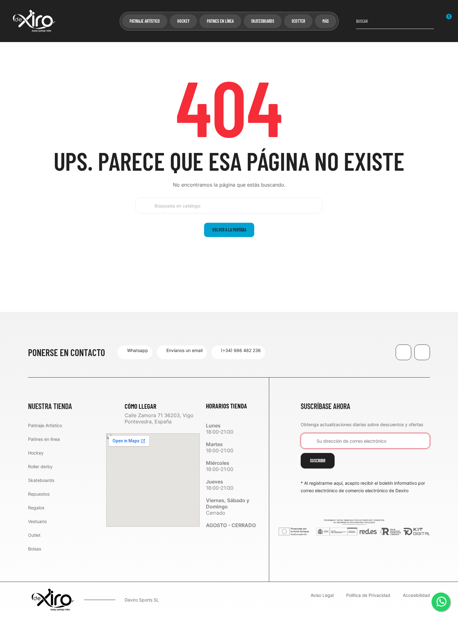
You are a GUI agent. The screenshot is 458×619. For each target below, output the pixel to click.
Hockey (36, 452)
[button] (134, 352)
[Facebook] (403, 352)
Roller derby (40, 466)
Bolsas (34, 548)
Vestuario (37, 521)
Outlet (34, 535)
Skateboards (41, 480)
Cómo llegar (140, 406)
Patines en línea (44, 439)
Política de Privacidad (368, 595)
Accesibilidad (416, 595)
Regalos (36, 507)
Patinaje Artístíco (45, 425)
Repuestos (39, 494)
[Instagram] (422, 352)
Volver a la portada (229, 229)
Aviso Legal (322, 595)
